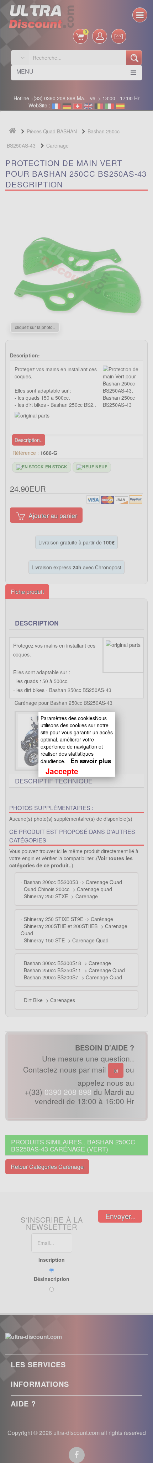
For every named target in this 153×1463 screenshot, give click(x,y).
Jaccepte (62, 771)
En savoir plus (90, 760)
